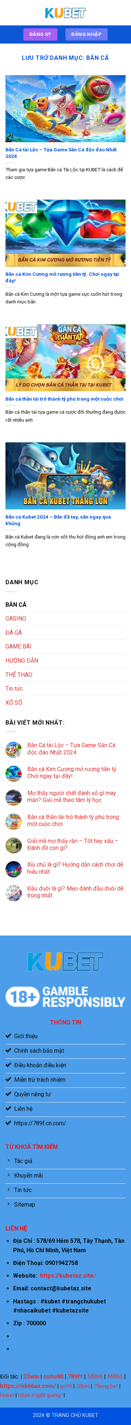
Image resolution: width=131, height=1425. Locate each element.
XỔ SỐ (13, 702)
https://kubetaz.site (67, 1275)
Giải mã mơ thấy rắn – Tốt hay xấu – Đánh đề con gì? (72, 844)
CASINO (15, 618)
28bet (83, 1386)
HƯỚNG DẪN (21, 660)
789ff (75, 1376)
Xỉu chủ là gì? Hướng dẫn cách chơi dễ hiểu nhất (75, 868)
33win (31, 1376)
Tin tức (14, 688)
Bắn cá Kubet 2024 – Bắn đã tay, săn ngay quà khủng (58, 520)
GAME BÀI (18, 646)
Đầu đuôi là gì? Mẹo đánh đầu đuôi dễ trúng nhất (75, 892)
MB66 (95, 1376)
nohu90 (53, 1376)
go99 (66, 1386)
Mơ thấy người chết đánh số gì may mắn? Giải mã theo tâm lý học (71, 796)
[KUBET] (65, 12)
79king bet (106, 1386)
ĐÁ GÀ (13, 632)
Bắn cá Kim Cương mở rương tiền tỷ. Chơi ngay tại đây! (62, 277)
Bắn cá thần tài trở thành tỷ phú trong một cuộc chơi (64, 399)
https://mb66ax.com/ (28, 1386)
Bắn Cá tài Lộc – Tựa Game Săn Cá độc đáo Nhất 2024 (60, 153)
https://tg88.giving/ (40, 1395)
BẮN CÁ (16, 604)
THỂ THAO (18, 674)
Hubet (7, 1395)
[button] (9, 12)
